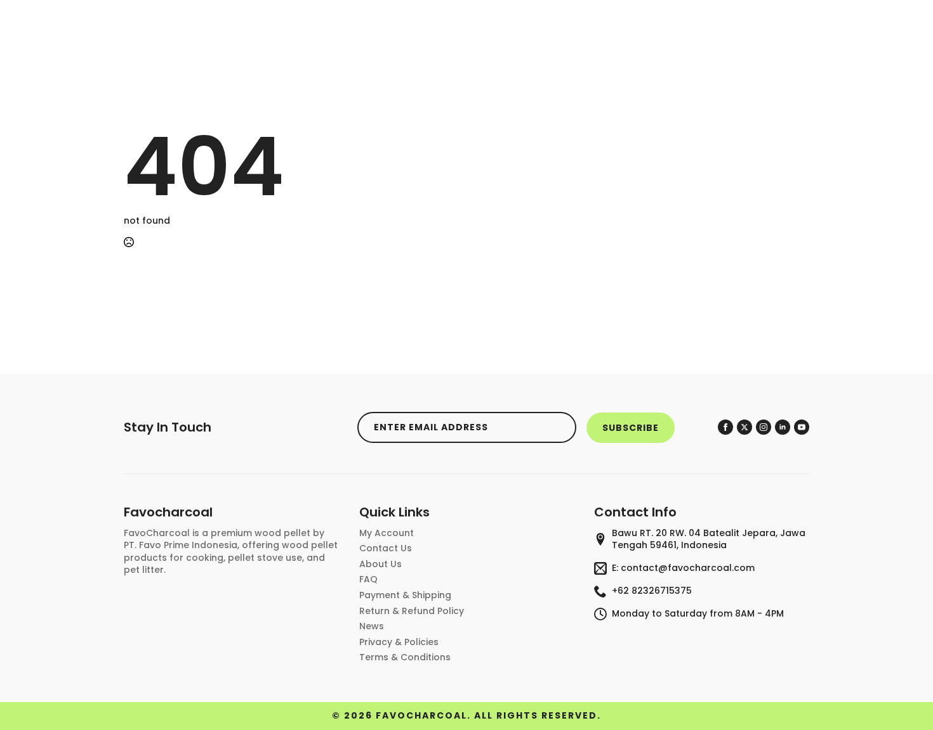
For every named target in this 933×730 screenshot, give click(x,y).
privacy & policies (399, 642)
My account (386, 533)
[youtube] (801, 427)
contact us (385, 548)
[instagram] (763, 427)
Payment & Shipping (405, 595)
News (371, 626)
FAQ (368, 579)
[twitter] (744, 427)
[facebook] (725, 427)
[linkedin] (782, 427)
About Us (380, 564)
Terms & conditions (405, 657)
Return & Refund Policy (411, 611)
